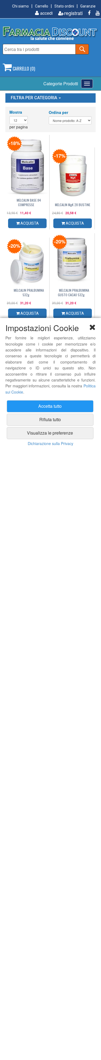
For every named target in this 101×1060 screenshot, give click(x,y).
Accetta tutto (50, 406)
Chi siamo (20, 6)
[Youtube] (96, 13)
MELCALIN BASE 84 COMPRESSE (29, 202)
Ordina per (58, 112)
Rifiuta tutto (50, 419)
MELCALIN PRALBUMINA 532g (29, 292)
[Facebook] (87, 13)
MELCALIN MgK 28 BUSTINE (72, 204)
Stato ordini (64, 6)
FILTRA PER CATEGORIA (34, 97)
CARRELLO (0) (23, 68)
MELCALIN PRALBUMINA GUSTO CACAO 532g (73, 292)
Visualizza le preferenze (50, 433)
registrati (73, 13)
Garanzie (88, 6)
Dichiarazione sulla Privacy (50, 443)
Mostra (15, 112)
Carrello (41, 6)
